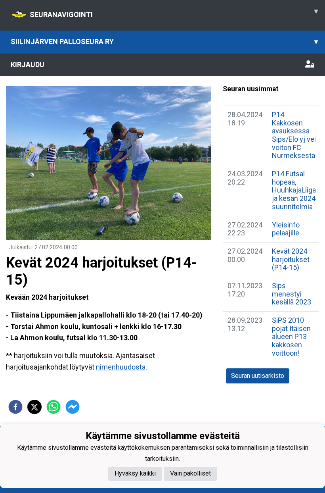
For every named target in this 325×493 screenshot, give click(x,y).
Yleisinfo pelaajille (286, 229)
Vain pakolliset (190, 473)
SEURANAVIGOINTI (174, 13)
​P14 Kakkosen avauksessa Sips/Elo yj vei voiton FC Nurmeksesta (294, 135)
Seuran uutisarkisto (257, 375)
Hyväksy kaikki (135, 473)
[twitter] (34, 407)
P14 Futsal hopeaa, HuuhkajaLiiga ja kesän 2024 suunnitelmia (294, 190)
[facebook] (15, 407)
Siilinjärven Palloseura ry (164, 41)
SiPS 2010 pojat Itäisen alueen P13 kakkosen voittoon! (291, 336)
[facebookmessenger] (72, 407)
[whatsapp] (53, 407)
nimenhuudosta (120, 367)
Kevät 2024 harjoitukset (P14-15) (291, 259)
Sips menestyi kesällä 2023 (291, 293)
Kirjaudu (27, 64)
